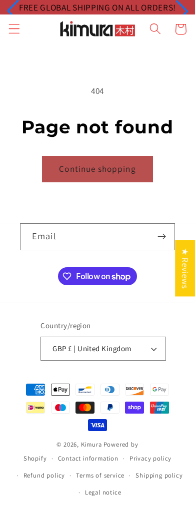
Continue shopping (97, 168)
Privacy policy (151, 458)
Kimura (91, 444)
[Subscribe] (161, 236)
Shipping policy (159, 475)
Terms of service (100, 475)
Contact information (88, 458)
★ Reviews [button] (185, 268)
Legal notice (103, 492)
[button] (13, 11)
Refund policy (44, 475)
